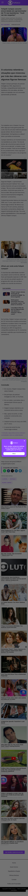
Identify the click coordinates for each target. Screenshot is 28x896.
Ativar (14, 453)
